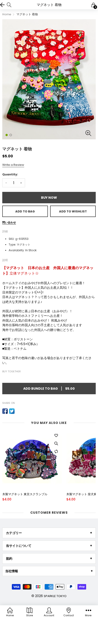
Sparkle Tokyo (55, 596)
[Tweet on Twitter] (12, 411)
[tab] (49, 532)
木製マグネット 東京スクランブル (24, 494)
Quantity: (10, 174)
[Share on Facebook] (5, 411)
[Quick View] (56, 443)
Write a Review (13, 165)
